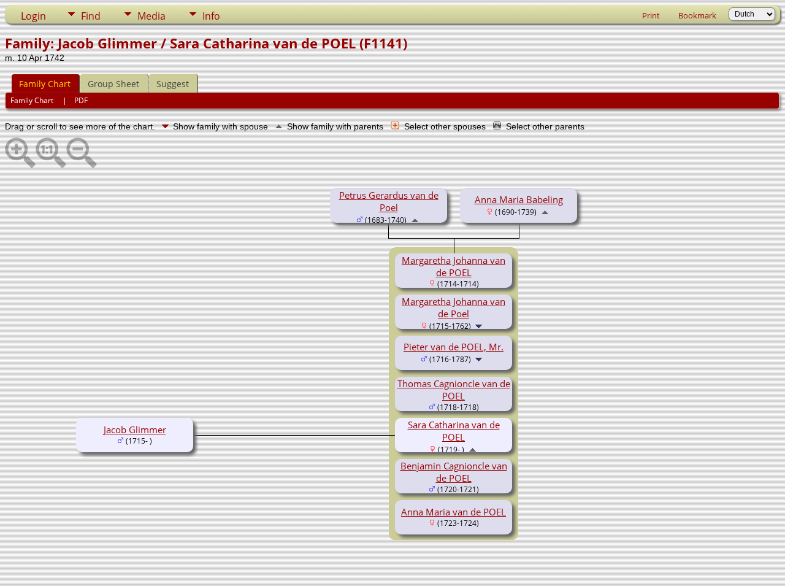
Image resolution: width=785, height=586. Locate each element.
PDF (81, 100)
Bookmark (697, 15)
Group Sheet (113, 84)
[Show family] (479, 325)
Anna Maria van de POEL (453, 512)
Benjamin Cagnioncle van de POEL (453, 472)
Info (211, 16)
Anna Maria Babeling (519, 199)
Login (33, 16)
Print (651, 15)
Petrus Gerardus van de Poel (388, 201)
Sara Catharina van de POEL (454, 430)
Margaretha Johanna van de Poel (453, 307)
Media (151, 16)
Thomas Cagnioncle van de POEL (453, 389)
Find (91, 16)
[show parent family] (415, 219)
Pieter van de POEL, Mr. (454, 347)
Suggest (172, 84)
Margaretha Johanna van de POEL (453, 266)
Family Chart (45, 84)
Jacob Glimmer (135, 429)
